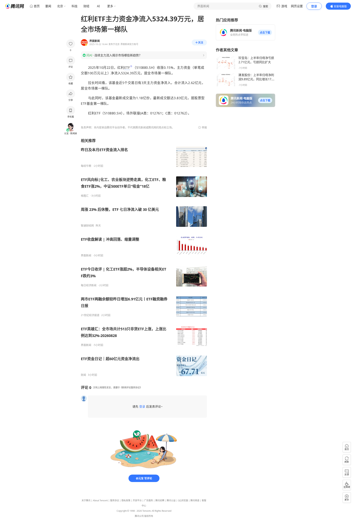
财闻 (83, 375)
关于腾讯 (86, 500)
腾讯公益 (171, 500)
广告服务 (148, 500)
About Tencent (100, 500)
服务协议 (114, 500)
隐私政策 (125, 500)
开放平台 (137, 500)
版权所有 (148, 516)
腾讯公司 (139, 516)
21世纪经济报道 (90, 315)
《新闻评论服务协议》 (131, 387)
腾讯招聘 (159, 500)
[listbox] (144, 257)
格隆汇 (85, 195)
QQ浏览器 (183, 500)
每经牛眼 (86, 166)
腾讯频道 (194, 500)
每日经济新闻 (88, 285)
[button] (265, 32)
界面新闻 (86, 255)
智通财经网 (87, 225)
